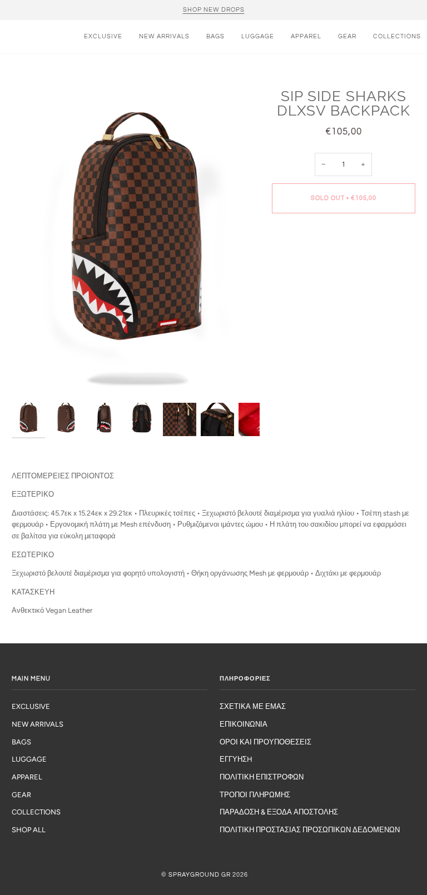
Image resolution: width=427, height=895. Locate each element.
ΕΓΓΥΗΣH (236, 759)
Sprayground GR (199, 875)
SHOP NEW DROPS (214, 10)
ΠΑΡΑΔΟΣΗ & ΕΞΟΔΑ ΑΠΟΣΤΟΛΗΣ (279, 812)
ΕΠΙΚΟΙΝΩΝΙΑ (243, 724)
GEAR (21, 795)
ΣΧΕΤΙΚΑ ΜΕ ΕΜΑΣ (253, 706)
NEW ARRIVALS (37, 724)
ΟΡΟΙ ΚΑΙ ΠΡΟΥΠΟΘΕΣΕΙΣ (265, 742)
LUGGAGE (29, 759)
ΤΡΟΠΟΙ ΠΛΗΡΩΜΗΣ (255, 795)
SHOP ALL (29, 830)
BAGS (21, 742)
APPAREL (27, 777)
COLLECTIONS (36, 812)
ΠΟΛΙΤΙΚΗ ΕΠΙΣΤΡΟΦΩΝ (262, 777)
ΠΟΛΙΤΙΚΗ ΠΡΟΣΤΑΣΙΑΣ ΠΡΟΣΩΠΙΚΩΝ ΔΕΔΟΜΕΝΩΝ (310, 830)
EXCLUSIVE (31, 706)
